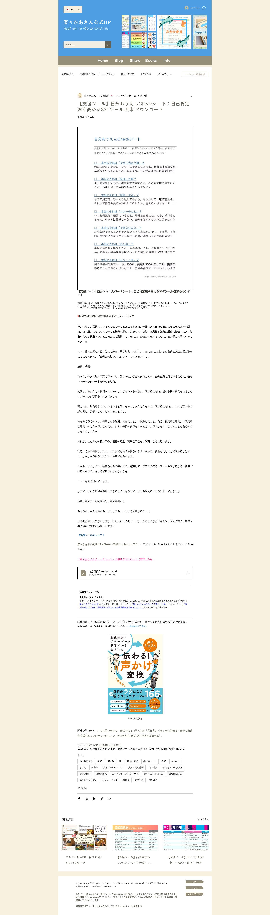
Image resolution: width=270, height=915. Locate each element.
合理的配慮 (145, 74)
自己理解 (153, 767)
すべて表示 (203, 819)
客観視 (126, 780)
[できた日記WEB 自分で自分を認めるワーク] (84, 837)
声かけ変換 (132, 761)
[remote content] (135, 597)
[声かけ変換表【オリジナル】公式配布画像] (186, 837)
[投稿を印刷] (109, 798)
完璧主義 (139, 780)
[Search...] (108, 44)
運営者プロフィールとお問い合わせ (92, 906)
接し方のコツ (150, 761)
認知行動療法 (175, 773)
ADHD (111, 761)
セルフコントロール (153, 773)
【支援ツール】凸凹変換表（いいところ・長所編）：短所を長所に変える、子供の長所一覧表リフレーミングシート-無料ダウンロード (134, 861)
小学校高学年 (86, 761)
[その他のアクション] (191, 95)
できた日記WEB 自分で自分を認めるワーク (84, 860)
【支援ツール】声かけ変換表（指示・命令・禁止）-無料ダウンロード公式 (186, 861)
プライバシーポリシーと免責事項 (126, 906)
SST (164, 761)
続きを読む (163, 74)
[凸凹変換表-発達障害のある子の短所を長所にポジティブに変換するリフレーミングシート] (135, 838)
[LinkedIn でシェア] (94, 798)
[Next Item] (201, 32)
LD (120, 761)
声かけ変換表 (127, 74)
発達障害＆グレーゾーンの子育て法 (97, 74)
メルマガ (175, 761)
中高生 (94, 767)
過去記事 (82, 788)
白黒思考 (153, 780)
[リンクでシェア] (101, 798)
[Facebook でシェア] (79, 798)
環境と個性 (85, 773)
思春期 (83, 767)
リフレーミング (110, 780)
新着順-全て (68, 74)
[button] (204, 7)
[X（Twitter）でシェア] (86, 798)
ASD (100, 761)
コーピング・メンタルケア (125, 773)
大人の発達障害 (136, 767)
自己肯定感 (101, 773)
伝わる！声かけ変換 (173, 767)
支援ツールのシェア (113, 767)
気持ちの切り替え (88, 780)
